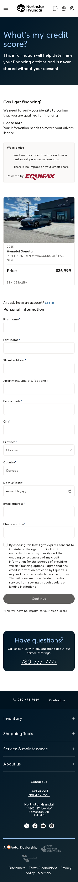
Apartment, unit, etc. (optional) (25, 380)
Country (9, 462)
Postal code (12, 401)
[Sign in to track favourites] (68, 202)
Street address (14, 360)
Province (10, 442)
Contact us (39, 782)
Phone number (14, 524)
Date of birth (13, 482)
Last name (11, 339)
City (6, 421)
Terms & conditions (43, 868)
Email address (14, 503)
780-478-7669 (39, 795)
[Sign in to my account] (72, 8)
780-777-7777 (39, 661)
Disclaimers (17, 868)
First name (11, 319)
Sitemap (44, 873)
